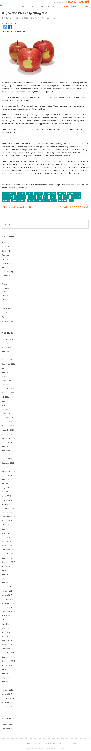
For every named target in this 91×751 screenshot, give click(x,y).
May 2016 (5, 628)
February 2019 (7, 500)
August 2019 (7, 475)
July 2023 (5, 352)
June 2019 (5, 484)
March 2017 (6, 587)
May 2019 (5, 488)
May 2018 (5, 533)
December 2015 (8, 649)
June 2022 (5, 372)
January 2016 (7, 644)
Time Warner (7, 309)
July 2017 (5, 570)
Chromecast (7, 197)
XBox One (62, 200)
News (65, 6)
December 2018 (8, 508)
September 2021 (8, 393)
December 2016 (8, 599)
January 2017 (7, 595)
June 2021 (5, 401)
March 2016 (6, 636)
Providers (5, 288)
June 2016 (5, 624)
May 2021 (5, 405)
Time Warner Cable (9, 313)
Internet (31, 6)
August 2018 (7, 521)
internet (31, 197)
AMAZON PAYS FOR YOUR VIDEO (74, 207)
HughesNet (6, 276)
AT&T (4, 243)
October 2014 (7, 706)
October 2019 (7, 467)
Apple (29, 193)
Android (21, 193)
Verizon (5, 304)
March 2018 (6, 541)
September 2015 (8, 661)
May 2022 (5, 376)
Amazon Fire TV (8, 193)
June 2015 (5, 673)
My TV (53, 197)
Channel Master (74, 193)
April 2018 (6, 537)
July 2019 (5, 479)
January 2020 (7, 459)
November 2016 (8, 603)
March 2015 (6, 686)
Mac (45, 197)
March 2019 (6, 496)
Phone (40, 6)
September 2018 (8, 517)
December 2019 (8, 463)
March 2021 (6, 413)
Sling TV (6, 200)
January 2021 (7, 422)
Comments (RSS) (8, 729)
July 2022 (5, 368)
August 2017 (7, 566)
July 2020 (5, 446)
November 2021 (8, 389)
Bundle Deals (7, 247)
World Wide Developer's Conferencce (41, 200)
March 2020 (6, 455)
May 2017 (5, 578)
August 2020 (7, 442)
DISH (35, 18)
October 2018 (7, 512)
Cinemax (5, 255)
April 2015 (6, 682)
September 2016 (8, 611)
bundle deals (50, 193)
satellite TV (76, 197)
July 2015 (5, 669)
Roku (66, 197)
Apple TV (38, 193)
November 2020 (8, 430)
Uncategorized (7, 321)
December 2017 (8, 550)
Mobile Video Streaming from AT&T (18, 207)
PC (60, 197)
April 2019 (6, 492)
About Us (75, 6)
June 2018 (5, 529)
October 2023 (7, 343)
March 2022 (6, 380)
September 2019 (8, 471)
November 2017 (8, 554)
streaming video (18, 200)
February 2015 (7, 690)
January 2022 (7, 385)
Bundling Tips (7, 251)
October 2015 (7, 657)
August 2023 (7, 347)
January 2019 (7, 504)
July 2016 (5, 620)
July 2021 (5, 397)
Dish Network (20, 197)
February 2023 (7, 356)
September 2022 (8, 364)
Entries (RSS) (7, 725)
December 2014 (8, 698)
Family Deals (7, 263)
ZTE (71, 200)
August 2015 (7, 665)
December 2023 (8, 339)
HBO (3, 267)
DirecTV (5, 259)
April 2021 (6, 409)
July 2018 (5, 525)
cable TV (62, 193)
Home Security (53, 6)
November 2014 (8, 702)
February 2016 (7, 640)
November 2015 (8, 653)
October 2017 (7, 558)
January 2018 (7, 545)
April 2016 (6, 632)
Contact (86, 6)
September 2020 (8, 438)
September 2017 (8, 562)
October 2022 (7, 360)
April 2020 (6, 451)
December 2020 (8, 426)
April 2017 (6, 583)
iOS (39, 197)
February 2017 (7, 591)
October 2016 (7, 607)
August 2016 (7, 616)
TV (23, 6)
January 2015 (7, 694)
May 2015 (5, 678)
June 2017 (5, 574)
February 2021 (7, 418)
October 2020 (7, 434)
